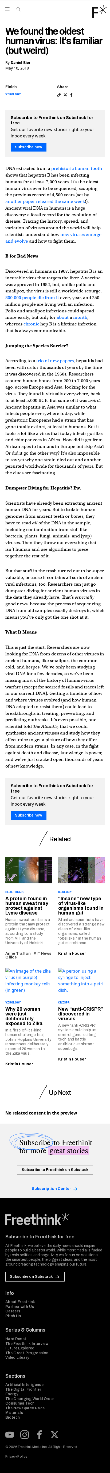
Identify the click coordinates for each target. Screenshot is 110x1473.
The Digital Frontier (23, 1390)
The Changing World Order (29, 1399)
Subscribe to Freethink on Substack (55, 1170)
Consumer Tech (20, 1403)
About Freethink (20, 1302)
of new (51, 361)
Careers (12, 1311)
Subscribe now (28, 147)
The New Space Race (25, 1408)
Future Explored (19, 1348)
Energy (11, 1394)
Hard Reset (15, 1339)
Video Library (17, 1358)
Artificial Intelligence (24, 1385)
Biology (65, 892)
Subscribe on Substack (31, 1277)
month (79, 317)
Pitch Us (13, 1316)
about (62, 317)
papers (66, 361)
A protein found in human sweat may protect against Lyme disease (26, 905)
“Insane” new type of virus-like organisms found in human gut (81, 905)
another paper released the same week (45, 201)
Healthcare (15, 892)
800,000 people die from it (32, 297)
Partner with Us (19, 1307)
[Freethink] (99, 11)
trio (39, 361)
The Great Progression (26, 1353)
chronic (30, 324)
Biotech (12, 1417)
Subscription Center (51, 1189)
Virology (13, 94)
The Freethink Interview (26, 1344)
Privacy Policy (16, 1456)
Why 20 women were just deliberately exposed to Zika (24, 1016)
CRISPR (64, 1002)
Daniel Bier (20, 62)
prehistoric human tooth (76, 168)
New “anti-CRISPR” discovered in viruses (80, 1014)
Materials (14, 1413)
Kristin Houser (72, 954)
